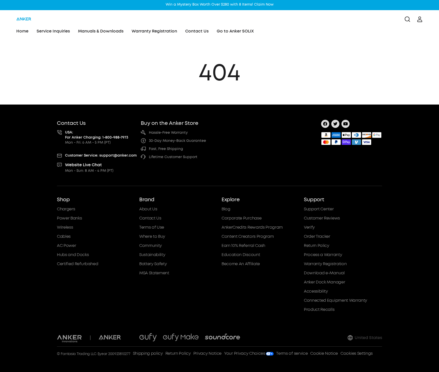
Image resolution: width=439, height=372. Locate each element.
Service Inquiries (53, 31)
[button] (96, 254)
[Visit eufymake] (181, 337)
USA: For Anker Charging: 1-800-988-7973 (96, 135)
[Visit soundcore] (222, 337)
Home (22, 31)
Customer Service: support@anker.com (101, 155)
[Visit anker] (110, 337)
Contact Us (197, 31)
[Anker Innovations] (69, 337)
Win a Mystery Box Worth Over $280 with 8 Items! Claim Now (220, 4)
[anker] (23, 19)
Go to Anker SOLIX (235, 31)
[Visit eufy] (148, 337)
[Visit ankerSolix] (130, 338)
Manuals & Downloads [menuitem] (100, 31)
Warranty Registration (154, 31)
